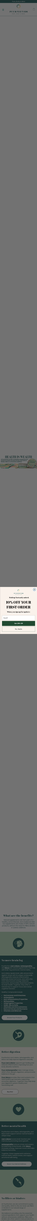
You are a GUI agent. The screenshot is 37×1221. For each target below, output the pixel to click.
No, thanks (18, 629)
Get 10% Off (18, 623)
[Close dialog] (34, 589)
